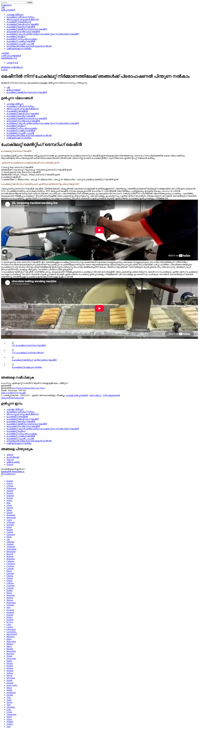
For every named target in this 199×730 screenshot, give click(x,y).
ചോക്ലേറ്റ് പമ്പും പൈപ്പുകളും (21, 39)
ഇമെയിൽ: (6, 385)
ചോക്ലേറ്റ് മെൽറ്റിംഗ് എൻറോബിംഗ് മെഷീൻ (34, 360)
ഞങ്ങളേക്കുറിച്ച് (9, 58)
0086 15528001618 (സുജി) (13, 393)
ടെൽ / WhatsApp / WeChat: (13, 390)
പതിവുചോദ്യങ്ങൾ (11, 55)
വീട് (3, 7)
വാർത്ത (5, 53)
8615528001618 (8, 474)
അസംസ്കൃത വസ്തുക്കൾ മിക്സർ (22, 19)
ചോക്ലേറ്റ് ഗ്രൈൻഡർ (18, 22)
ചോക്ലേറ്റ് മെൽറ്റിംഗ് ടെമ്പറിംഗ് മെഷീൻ (26, 29)
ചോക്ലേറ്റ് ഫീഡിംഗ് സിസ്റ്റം (20, 17)
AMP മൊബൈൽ (111, 395)
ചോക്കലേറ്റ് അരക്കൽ (17, 111)
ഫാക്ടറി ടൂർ (12, 62)
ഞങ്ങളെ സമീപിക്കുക (12, 67)
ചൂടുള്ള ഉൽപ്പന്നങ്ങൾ (77, 395)
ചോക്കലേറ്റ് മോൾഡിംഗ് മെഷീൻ (22, 24)
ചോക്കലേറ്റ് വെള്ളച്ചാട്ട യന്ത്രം (27, 367)
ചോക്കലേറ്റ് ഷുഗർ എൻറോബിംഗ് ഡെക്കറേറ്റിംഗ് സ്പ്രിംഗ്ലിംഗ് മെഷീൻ (42, 34)
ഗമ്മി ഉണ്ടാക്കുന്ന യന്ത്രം (18, 48)
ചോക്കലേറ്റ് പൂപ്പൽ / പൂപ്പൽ (20, 44)
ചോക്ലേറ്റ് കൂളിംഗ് (15, 36)
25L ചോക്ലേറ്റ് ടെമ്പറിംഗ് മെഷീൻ (29, 345)
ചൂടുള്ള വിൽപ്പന (14, 14)
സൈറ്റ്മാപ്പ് (95, 395)
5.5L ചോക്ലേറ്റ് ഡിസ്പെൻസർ (28, 352)
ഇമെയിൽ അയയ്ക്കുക (12, 471)
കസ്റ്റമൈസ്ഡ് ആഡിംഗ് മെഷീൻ (23, 31)
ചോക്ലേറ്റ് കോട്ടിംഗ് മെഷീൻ (20, 27)
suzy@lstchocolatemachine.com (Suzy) (28, 388)
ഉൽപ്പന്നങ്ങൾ (8, 10)
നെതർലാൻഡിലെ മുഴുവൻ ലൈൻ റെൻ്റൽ (28, 46)
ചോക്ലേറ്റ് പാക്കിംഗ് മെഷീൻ (20, 41)
